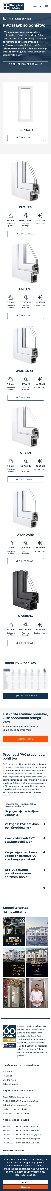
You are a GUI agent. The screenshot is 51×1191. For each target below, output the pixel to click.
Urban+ (25, 289)
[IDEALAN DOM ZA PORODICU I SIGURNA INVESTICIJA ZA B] (37, 931)
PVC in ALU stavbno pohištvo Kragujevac (22, 1135)
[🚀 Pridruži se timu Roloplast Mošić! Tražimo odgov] (14, 931)
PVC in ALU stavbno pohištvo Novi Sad (21, 1126)
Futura (25, 207)
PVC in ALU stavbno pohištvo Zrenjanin (21, 1139)
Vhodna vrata (9, 1080)
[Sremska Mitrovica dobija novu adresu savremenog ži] (37, 962)
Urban (25, 453)
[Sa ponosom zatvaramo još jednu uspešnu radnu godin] (14, 993)
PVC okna (7, 1076)
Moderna (25, 616)
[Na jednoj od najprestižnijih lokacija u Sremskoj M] (14, 962)
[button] (46, 6)
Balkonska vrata (10, 1084)
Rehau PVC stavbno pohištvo (17, 1105)
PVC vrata (25, 130)
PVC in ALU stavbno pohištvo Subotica (21, 1143)
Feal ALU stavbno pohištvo (15, 1109)
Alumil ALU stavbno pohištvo (16, 1097)
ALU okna (7, 1072)
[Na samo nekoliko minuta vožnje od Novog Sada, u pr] (37, 993)
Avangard (25, 534)
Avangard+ (25, 371)
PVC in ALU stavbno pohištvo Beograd (21, 1130)
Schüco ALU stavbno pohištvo (17, 1113)
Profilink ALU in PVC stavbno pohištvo (20, 1101)
